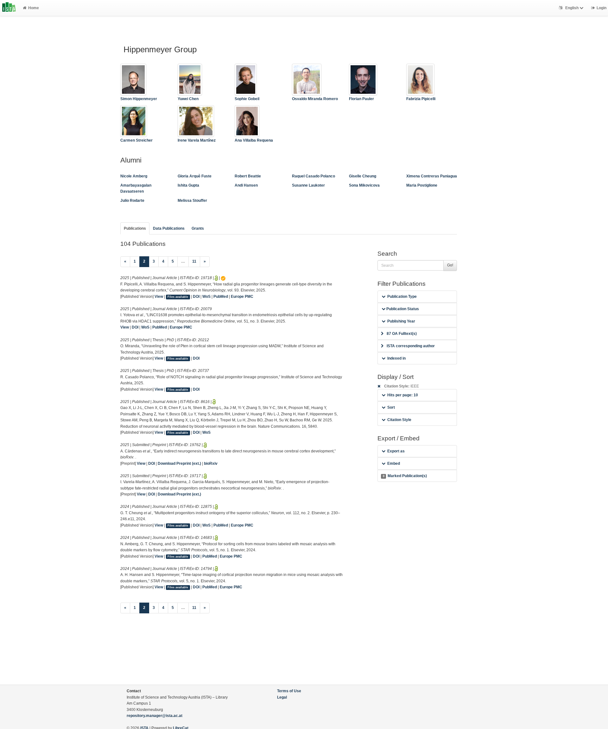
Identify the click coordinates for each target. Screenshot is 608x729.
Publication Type (402, 296)
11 (194, 261)
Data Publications (169, 228)
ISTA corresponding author (411, 346)
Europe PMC (242, 296)
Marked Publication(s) (405, 476)
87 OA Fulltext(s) (402, 333)
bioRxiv (211, 463)
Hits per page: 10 (402, 395)
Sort (391, 407)
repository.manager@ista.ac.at (154, 715)
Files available (178, 296)
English (572, 8)
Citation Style (399, 420)
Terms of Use (289, 691)
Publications (135, 228)
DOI (196, 296)
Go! (450, 265)
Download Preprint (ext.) (179, 463)
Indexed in (396, 358)
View (159, 296)
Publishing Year (401, 321)
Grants (198, 228)
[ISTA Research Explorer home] (9, 8)
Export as (396, 451)
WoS (206, 296)
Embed (393, 463)
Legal (282, 697)
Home (33, 8)
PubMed (220, 296)
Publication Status (402, 309)
